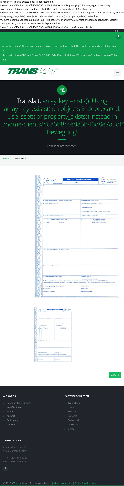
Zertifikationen (14, 407)
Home (6, 158)
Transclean (74, 402)
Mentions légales (63, 483)
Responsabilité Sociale (19, 402)
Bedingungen (14, 420)
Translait (18, 483)
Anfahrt (11, 415)
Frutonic (72, 415)
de (116, 30)
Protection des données (87, 483)
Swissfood (73, 420)
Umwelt (11, 424)
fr (108, 30)
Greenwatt (73, 424)
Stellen (10, 411)
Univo (71, 428)
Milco (71, 407)
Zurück (115, 374)
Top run (72, 411)
